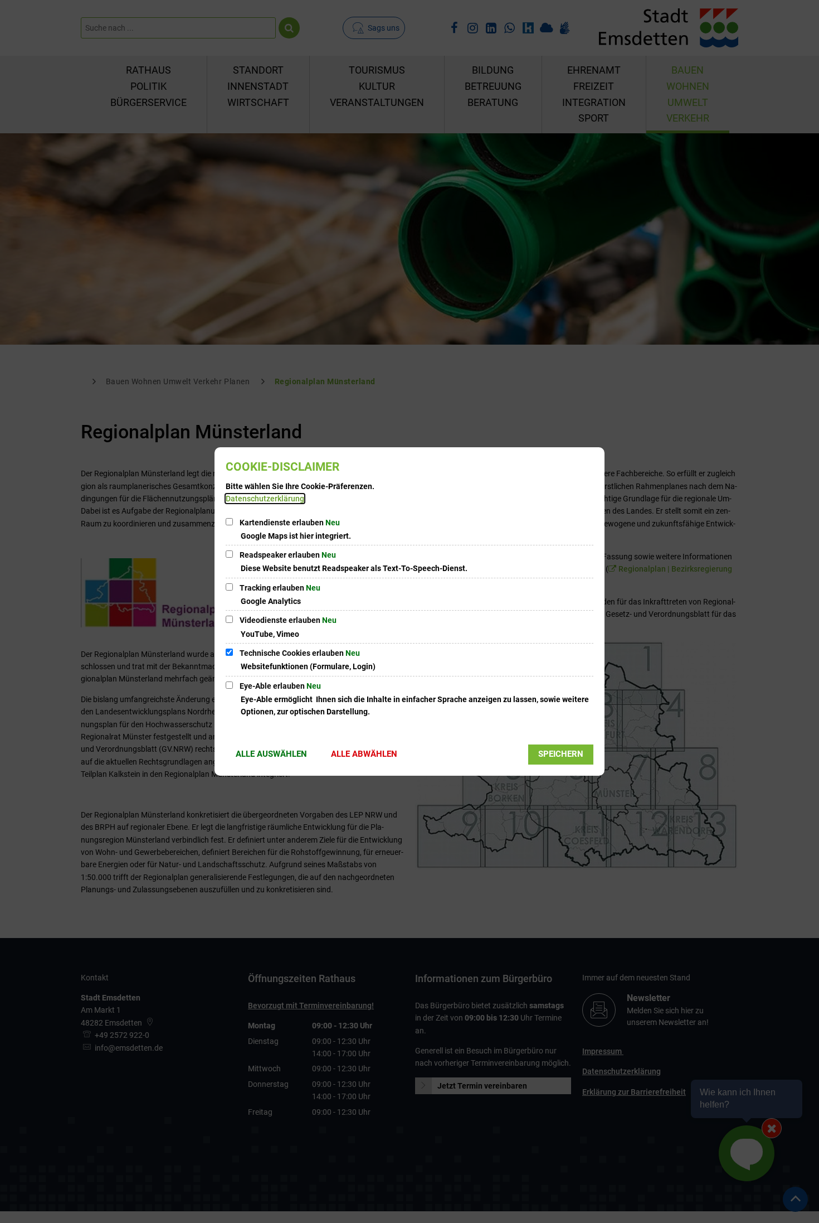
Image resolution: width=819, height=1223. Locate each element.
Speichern (560, 754)
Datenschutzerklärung (265, 498)
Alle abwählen (364, 754)
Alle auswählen (271, 754)
